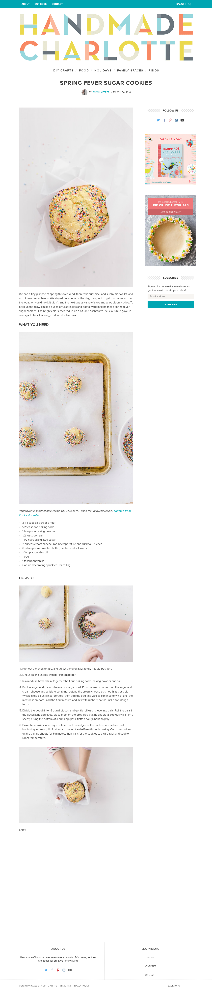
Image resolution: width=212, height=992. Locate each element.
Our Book (40, 4)
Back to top (174, 986)
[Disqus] (76, 890)
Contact (57, 4)
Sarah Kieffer (101, 92)
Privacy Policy (81, 986)
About (25, 4)
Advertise (150, 966)
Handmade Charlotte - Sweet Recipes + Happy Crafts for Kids (106, 37)
